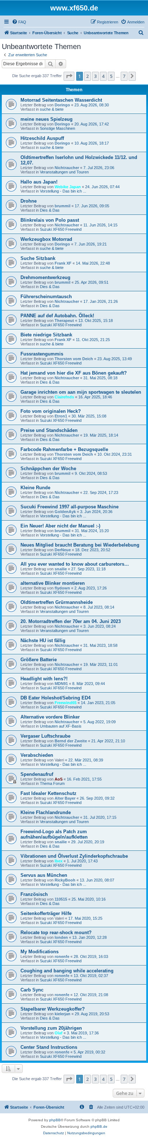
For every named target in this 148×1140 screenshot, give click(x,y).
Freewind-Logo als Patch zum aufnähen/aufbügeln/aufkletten (54, 834)
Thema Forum (52, 783)
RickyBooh (65, 880)
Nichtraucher (67, 167)
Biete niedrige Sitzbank (46, 334)
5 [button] (111, 76)
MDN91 (61, 683)
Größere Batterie (38, 659)
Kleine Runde (35, 487)
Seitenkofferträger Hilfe (45, 913)
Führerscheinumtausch (46, 296)
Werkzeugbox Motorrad (46, 239)
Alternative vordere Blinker (50, 717)
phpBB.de (99, 1126)
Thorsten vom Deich (74, 359)
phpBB (55, 1120)
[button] (69, 76)
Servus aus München (43, 875)
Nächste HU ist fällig (42, 640)
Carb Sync (31, 990)
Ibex (59, 861)
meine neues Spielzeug (46, 119)
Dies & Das (50, 210)
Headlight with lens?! (44, 678)
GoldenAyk (65, 511)
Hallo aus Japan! (38, 182)
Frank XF (63, 263)
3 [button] (95, 76)
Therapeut (64, 320)
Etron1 (61, 416)
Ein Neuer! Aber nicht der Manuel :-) (60, 526)
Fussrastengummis (41, 354)
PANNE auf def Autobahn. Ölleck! (57, 315)
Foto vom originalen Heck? (50, 411)
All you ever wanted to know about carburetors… (74, 564)
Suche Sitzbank (37, 258)
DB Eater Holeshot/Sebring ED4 (55, 698)
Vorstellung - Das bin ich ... (63, 191)
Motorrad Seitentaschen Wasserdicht (61, 100)
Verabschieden (36, 755)
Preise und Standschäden (49, 430)
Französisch (34, 894)
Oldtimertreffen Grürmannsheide (56, 602)
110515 (61, 899)
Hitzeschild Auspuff (42, 138)
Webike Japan (68, 187)
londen (61, 937)
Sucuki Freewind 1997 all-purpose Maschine (69, 506)
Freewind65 (66, 703)
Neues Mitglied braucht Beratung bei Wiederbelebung (79, 545)
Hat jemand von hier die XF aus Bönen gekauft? (73, 373)
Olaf (59, 1033)
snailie (61, 569)
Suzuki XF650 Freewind (61, 229)
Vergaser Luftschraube (45, 736)
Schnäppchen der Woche (48, 468)
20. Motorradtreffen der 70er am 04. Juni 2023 (70, 621)
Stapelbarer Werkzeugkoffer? (52, 1009)
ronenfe (62, 956)
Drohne (28, 201)
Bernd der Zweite (71, 741)
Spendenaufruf (36, 774)
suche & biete (52, 109)
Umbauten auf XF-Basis (61, 726)
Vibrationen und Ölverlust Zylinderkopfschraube (74, 856)
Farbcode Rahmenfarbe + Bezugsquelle (64, 449)
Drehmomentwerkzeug (45, 277)
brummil (62, 206)
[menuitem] (19, 22)
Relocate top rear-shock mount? (56, 932)
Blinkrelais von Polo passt (49, 220)
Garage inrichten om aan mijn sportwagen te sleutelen (80, 392)
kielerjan (62, 1014)
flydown (62, 588)
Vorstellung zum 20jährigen (51, 1028)
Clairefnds (64, 397)
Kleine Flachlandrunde (45, 812)
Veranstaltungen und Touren (64, 172)
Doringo (62, 105)
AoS (59, 779)
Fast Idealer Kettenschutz (48, 793)
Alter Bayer (65, 798)
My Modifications (39, 951)
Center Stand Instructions (48, 1047)
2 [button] (87, 76)
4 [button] (103, 76)
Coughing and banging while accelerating (67, 970)
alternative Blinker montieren (52, 583)
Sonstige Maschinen (57, 128)
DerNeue (63, 550)
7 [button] (124, 76)
